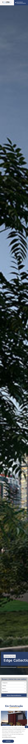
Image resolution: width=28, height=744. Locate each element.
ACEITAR (8, 741)
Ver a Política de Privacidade (9, 737)
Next (27, 340)
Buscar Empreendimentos (14, 695)
